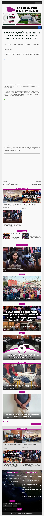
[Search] (36, 28)
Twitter (14, 506)
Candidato (11, 503)
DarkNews (24, 513)
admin (5, 329)
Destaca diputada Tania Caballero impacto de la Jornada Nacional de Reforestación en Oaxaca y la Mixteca (25, 236)
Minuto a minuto (39, 27)
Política (5, 506)
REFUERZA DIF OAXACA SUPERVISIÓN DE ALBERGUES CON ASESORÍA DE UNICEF (22, 406)
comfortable (17, 503)
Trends (10, 506)
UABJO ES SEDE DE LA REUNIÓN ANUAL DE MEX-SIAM (12, 196)
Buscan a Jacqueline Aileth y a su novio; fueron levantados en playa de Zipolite (22, 377)
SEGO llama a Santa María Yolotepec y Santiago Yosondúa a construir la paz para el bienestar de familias (31, 196)
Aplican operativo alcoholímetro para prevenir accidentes (32, 183)
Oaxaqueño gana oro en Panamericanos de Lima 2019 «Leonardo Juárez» (12, 183)
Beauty (5, 503)
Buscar (5, 421)
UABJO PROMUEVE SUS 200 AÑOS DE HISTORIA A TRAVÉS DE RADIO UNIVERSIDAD (12, 436)
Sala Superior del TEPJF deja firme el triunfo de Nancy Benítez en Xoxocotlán (22, 288)
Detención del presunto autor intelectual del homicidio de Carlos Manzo (22, 347)
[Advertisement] (22, 19)
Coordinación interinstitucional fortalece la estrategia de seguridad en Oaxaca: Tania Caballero (12, 216)
